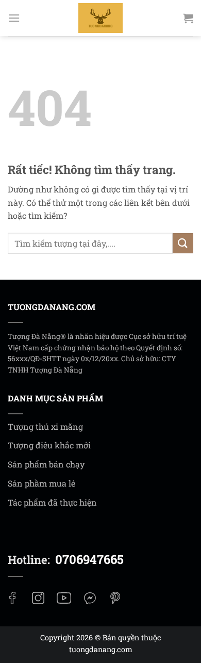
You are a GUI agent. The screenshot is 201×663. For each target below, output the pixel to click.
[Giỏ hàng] (188, 18)
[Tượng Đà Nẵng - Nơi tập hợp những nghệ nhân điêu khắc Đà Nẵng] (100, 18)
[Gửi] (183, 243)
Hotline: (66, 559)
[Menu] (14, 17)
